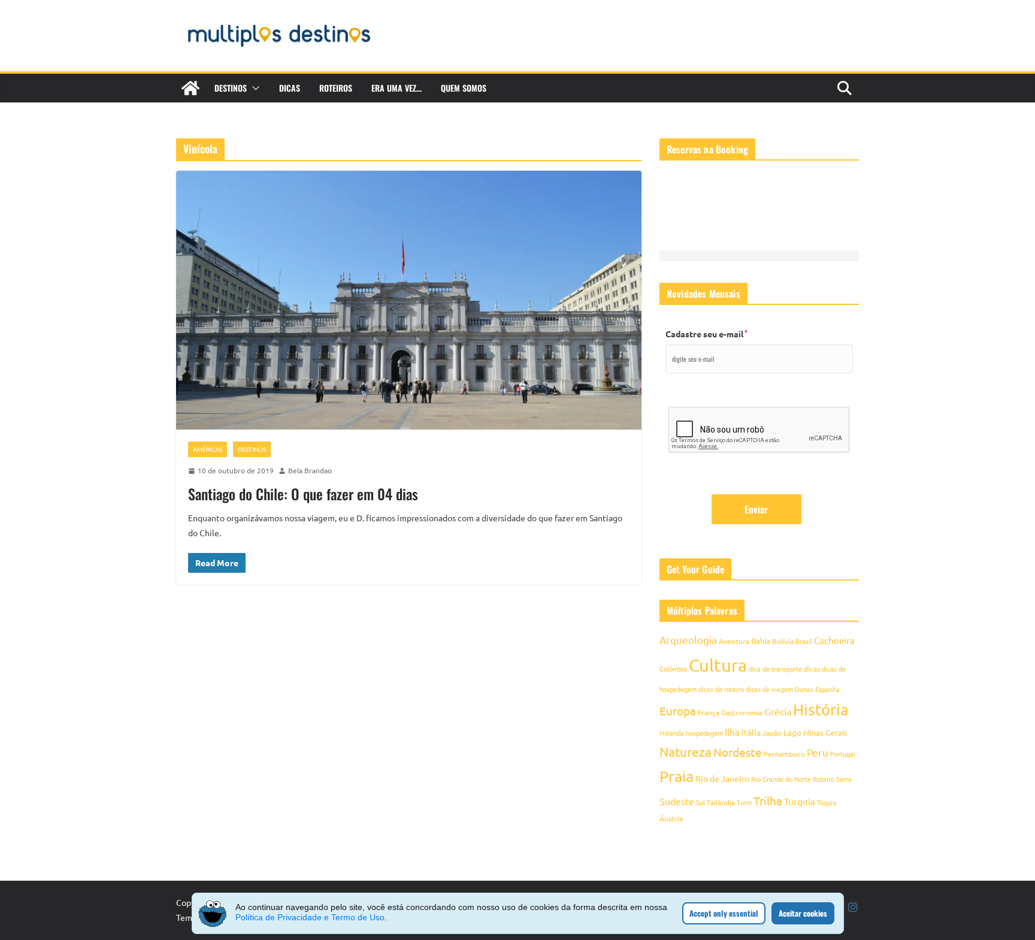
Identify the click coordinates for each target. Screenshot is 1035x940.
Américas (207, 449)
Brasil (803, 641)
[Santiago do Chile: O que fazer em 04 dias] (408, 300)
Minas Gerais (825, 732)
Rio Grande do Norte (781, 779)
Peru (817, 752)
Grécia (777, 711)
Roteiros (335, 87)
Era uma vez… (396, 87)
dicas (812, 668)
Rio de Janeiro (722, 778)
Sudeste (676, 801)
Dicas (289, 87)
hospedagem (704, 733)
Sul (700, 802)
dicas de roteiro (721, 689)
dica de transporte (775, 668)
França (708, 712)
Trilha (767, 800)
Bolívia (783, 641)
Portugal (842, 753)
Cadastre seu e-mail (706, 333)
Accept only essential (723, 913)
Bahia (760, 641)
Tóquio (826, 802)
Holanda (671, 733)
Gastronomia (741, 712)
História (821, 709)
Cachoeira (834, 640)
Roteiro (823, 779)
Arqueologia (688, 639)
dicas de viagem (769, 689)
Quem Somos (463, 87)
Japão (772, 733)
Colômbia (673, 668)
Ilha (732, 732)
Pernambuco (784, 753)
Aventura (734, 641)
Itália (751, 732)
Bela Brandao (310, 470)
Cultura (718, 665)
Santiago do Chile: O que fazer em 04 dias (303, 493)
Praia (676, 776)
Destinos (230, 87)
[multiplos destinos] (190, 88)
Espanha (827, 689)
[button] (253, 88)
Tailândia (721, 802)
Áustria (671, 818)
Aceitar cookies (803, 913)
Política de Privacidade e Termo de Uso (310, 917)
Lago (792, 732)
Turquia (799, 801)
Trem (744, 802)
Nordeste (737, 752)
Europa (677, 710)
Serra (844, 779)
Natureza (685, 751)
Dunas (804, 689)
